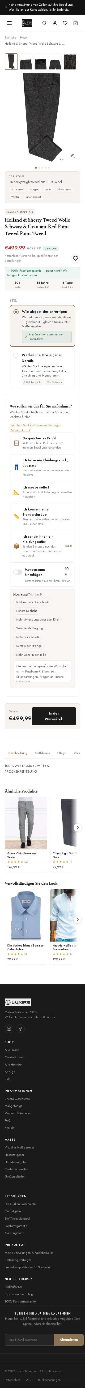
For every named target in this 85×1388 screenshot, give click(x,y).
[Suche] (44, 23)
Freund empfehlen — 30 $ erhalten (28, 1267)
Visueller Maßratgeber (19, 1147)
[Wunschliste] (65, 23)
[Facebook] (20, 1028)
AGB (29, 1380)
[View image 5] (69, 61)
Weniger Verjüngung (29, 628)
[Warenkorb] (75, 23)
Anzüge (10, 1072)
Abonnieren (69, 1339)
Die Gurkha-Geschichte (20, 1204)
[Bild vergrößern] (72, 157)
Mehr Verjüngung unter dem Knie (37, 619)
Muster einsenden (16, 1169)
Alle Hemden (13, 1064)
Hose (23, 37)
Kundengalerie (14, 1233)
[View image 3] (40, 61)
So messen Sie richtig (19, 1294)
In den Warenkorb (54, 716)
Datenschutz (13, 1380)
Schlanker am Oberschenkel (33, 602)
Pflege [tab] (61, 753)
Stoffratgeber (13, 1211)
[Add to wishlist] (75, 258)
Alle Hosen (12, 1050)
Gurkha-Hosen (14, 1057)
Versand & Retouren (18, 1113)
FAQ (7, 1120)
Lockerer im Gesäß (27, 637)
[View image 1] (11, 61)
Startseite (10, 37)
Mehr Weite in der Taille (31, 655)
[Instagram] (9, 1028)
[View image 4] (55, 61)
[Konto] (55, 23)
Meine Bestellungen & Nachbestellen (29, 1253)
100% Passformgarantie (20, 1301)
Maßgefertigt (13, 1106)
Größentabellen (15, 1176)
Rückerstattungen (49, 1380)
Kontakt (9, 1128)
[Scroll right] (78, 827)
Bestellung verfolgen (18, 1260)
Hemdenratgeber (16, 1162)
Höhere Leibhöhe (26, 611)
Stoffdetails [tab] (42, 753)
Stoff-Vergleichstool (17, 1218)
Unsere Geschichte (17, 1099)
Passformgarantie (16, 1226)
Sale (7, 1079)
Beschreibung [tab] (17, 753)
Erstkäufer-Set (13, 1287)
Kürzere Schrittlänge (29, 646)
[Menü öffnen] (9, 23)
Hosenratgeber (14, 1154)
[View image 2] (26, 61)
